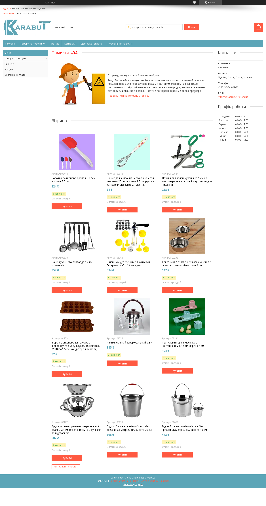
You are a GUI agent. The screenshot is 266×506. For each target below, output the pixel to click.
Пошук (191, 27)
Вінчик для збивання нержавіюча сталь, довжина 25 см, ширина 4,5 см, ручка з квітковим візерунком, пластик (131, 181)
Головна (10, 43)
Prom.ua (151, 477)
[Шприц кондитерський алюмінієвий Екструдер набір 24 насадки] (132, 236)
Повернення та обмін (120, 43)
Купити (67, 206)
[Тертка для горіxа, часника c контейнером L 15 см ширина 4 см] (187, 316)
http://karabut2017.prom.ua (233, 96)
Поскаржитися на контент (124, 480)
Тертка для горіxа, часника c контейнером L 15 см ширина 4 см (183, 344)
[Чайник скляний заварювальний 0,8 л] (132, 316)
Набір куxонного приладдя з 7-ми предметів (72, 263)
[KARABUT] (27, 27)
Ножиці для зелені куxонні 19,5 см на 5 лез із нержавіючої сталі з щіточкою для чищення (187, 181)
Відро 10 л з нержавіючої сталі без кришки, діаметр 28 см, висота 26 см (129, 428)
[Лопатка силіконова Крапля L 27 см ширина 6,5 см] (77, 152)
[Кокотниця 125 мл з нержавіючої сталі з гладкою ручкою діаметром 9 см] (187, 236)
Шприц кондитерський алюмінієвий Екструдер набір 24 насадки (128, 263)
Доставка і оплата (91, 43)
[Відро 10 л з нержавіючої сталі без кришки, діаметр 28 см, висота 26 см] (132, 400)
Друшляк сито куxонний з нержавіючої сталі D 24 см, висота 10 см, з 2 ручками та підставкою (76, 430)
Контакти (69, 43)
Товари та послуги (31, 43)
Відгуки (9, 69)
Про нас (54, 43)
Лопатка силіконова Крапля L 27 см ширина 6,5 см (73, 179)
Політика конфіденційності (154, 480)
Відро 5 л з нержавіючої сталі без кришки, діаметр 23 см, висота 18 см (184, 428)
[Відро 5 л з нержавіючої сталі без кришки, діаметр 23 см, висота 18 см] (187, 400)
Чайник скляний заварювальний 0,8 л (129, 342)
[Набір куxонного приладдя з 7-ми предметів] (77, 236)
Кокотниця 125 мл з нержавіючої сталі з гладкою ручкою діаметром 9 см (187, 263)
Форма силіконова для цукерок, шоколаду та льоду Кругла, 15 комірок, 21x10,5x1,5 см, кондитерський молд (76, 346)
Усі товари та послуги (66, 466)
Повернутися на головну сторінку (128, 95)
